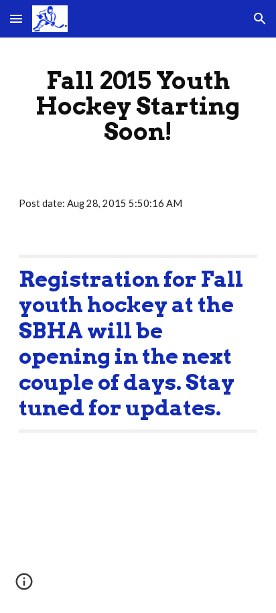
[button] (16, 18)
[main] (138, 106)
